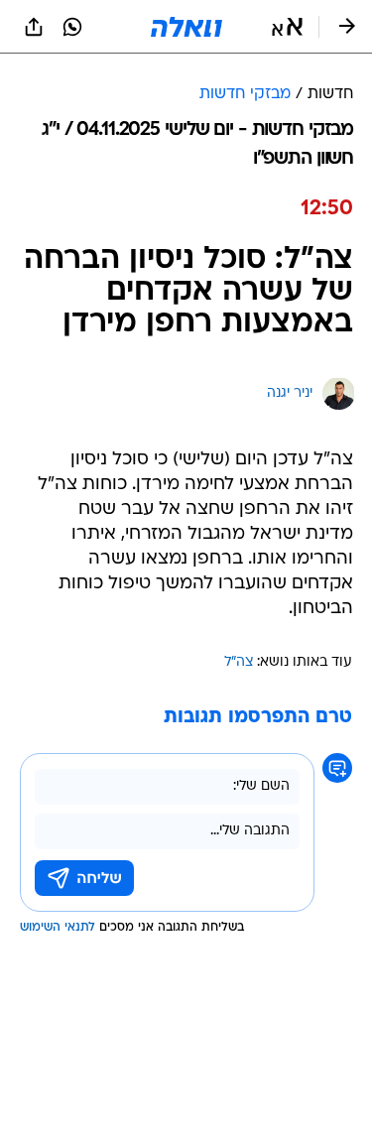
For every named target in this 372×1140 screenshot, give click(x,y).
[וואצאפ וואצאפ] (72, 27)
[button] (287, 27)
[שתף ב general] (34, 27)
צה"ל (239, 662)
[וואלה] (186, 27)
